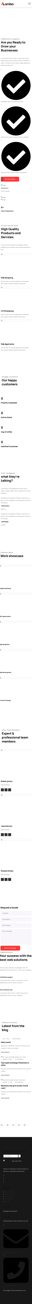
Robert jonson (6, 781)
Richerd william (7, 871)
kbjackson (17, 1038)
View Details (5, 1052)
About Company (9, 1192)
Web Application (7, 344)
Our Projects (8, 1199)
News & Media (9, 1196)
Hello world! (6, 1042)
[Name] (19, 1156)
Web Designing (7, 278)
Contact (7, 1201)
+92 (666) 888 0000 (9, 1286)
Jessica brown (6, 826)
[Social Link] (5, 1175)
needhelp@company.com (10, 1252)
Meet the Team (9, 1194)
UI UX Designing (7, 311)
